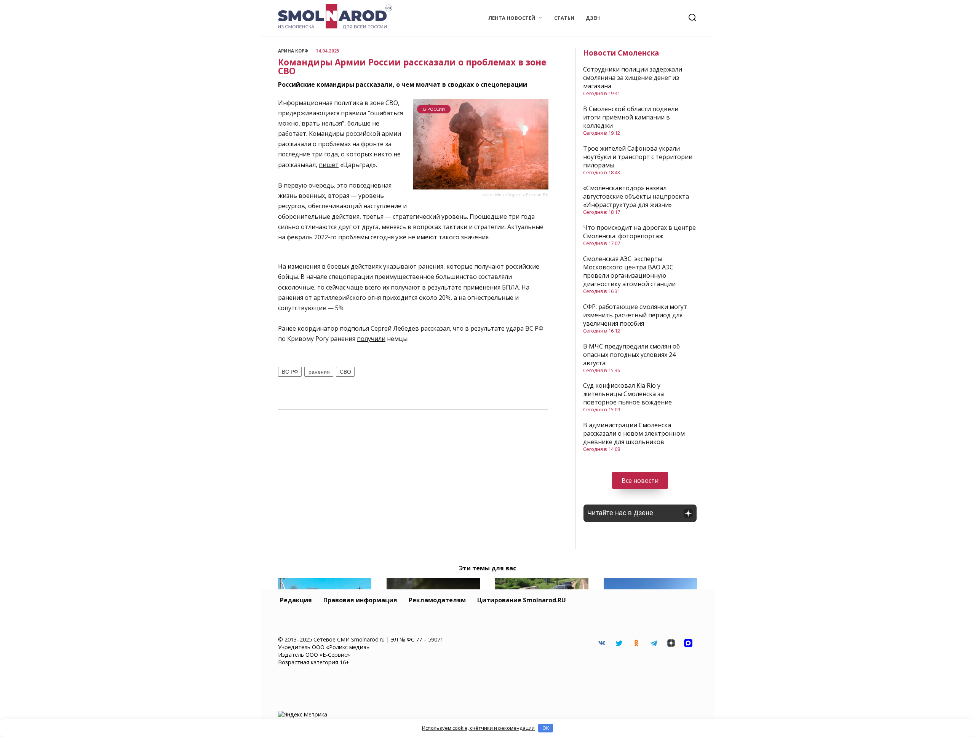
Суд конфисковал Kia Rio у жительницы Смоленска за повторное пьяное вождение (627, 393)
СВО (345, 372)
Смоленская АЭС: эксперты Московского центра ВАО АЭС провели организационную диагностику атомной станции (629, 271)
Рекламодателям (437, 600)
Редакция (296, 600)
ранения (319, 372)
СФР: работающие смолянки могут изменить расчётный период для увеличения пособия (635, 315)
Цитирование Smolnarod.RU (521, 600)
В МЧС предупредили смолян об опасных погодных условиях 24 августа (631, 354)
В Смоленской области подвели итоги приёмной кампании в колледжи (630, 117)
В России (434, 109)
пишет (329, 165)
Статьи (564, 17)
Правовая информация (360, 600)
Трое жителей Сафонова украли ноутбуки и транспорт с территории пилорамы (637, 156)
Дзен (593, 17)
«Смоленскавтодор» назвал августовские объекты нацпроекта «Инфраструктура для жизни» (636, 196)
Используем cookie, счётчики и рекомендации (478, 727)
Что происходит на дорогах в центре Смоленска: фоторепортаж (639, 231)
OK (545, 727)
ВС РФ (290, 372)
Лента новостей (511, 17)
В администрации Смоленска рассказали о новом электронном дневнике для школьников (634, 433)
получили (371, 338)
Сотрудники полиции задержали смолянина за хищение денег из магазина (632, 77)
